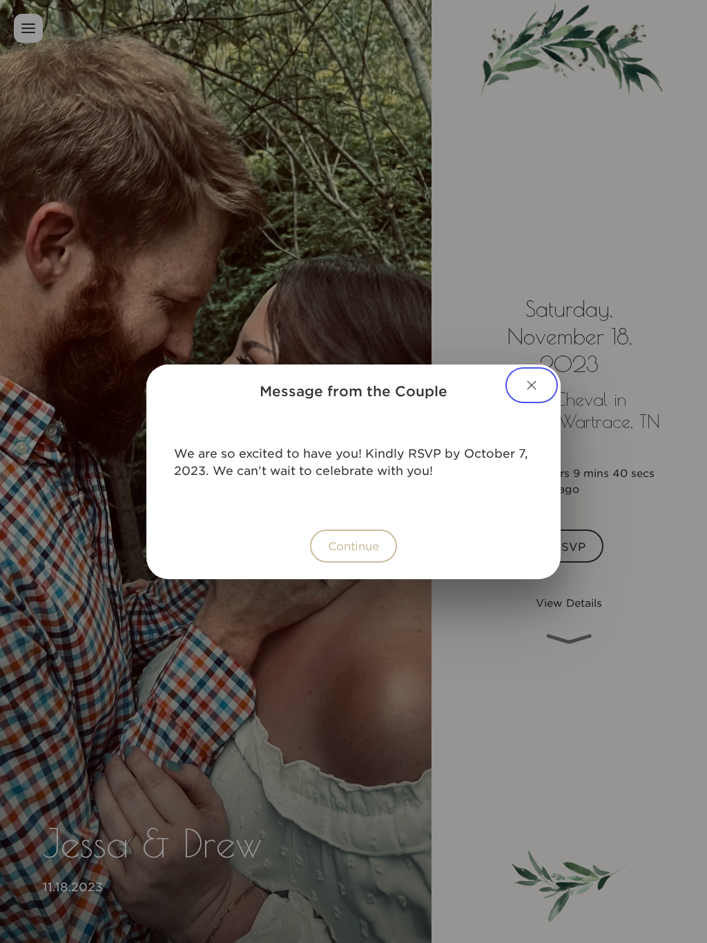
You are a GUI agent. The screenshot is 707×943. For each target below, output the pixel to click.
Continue (353, 545)
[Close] (531, 385)
